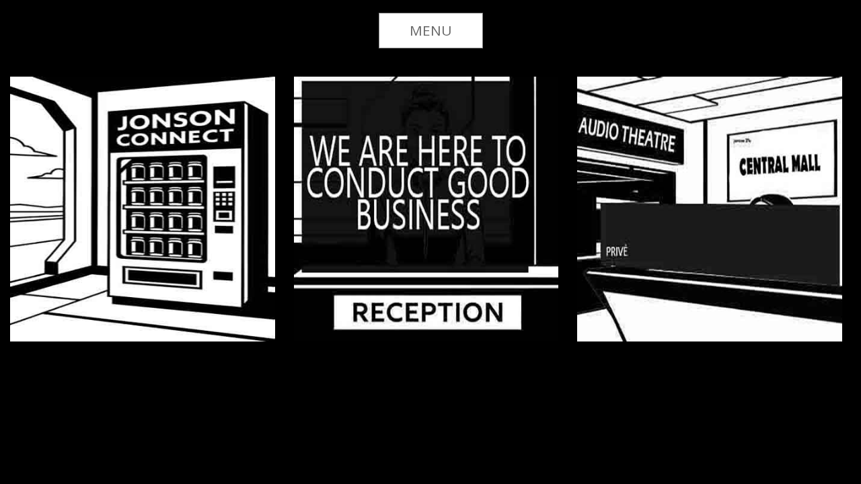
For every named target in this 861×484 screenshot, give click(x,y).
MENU (431, 30)
